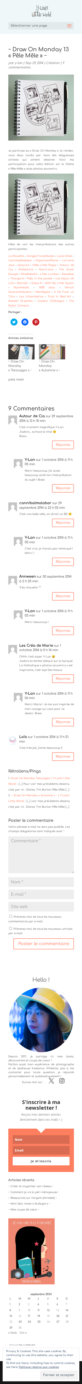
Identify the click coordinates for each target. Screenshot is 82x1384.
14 (67, 1310)
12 (48, 1310)
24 (29, 1321)
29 (10, 1327)
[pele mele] (23, 380)
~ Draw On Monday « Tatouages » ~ (20, 366)
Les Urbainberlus (30, 296)
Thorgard (17, 278)
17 (29, 1316)
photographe (65, 1064)
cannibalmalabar (35, 503)
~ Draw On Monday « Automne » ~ (49, 366)
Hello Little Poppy (44, 265)
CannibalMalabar (20, 260)
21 (67, 1316)
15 (10, 1316)
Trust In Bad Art (59, 296)
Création (52, 63)
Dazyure (23, 265)
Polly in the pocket (39, 278)
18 (38, 1316)
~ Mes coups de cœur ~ (24, 1209)
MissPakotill (29, 274)
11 (38, 1310)
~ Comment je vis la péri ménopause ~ (33, 1192)
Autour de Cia (32, 416)
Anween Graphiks (20, 300)
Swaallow (68, 274)
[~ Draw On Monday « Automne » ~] (52, 351)
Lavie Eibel (64, 256)
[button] (41, 207)
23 (20, 1321)
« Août (12, 1332)
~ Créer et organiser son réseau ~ (31, 1186)
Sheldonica (25, 269)
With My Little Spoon (59, 283)
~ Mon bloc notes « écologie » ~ (29, 1203)
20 (57, 1316)
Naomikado (21, 287)
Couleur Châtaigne (50, 300)
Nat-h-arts (46, 269)
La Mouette (16, 256)
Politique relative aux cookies (39, 1367)
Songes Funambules (40, 256)
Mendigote (42, 291)
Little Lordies (49, 274)
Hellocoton (30, 1345)
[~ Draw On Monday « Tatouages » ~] (21, 351)
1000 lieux (47, 287)
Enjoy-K (36, 283)
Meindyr (22, 283)
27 (57, 1321)
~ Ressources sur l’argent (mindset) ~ (32, 1197)
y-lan (18, 63)
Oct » (23, 1332)
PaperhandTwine (47, 260)
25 (39, 1321)
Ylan (20, 1345)
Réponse (63, 445)
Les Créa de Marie (36, 646)
